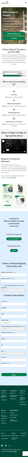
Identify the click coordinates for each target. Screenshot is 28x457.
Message (3, 363)
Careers (3, 420)
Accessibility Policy (5, 435)
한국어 (2, 433)
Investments (4, 400)
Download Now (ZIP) (13, 239)
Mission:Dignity (14, 410)
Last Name (4, 307)
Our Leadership (4, 415)
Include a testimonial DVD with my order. (14, 285)
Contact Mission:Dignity (14, 420)
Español (13, 433)
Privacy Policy (15, 435)
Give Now (14, 38)
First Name (4, 301)
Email (2, 313)
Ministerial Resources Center (22, 399)
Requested (4, 287)
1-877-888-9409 (12, 177)
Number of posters (6, 278)
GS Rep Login (4, 438)
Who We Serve (13, 415)
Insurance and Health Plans (4, 396)
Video (13, 250)
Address (3, 338)
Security (23, 435)
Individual (3, 390)
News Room (4, 418)
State (2, 351)
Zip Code (3, 357)
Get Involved (13, 417)
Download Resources (14, 34)
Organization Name (6, 332)
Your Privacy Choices (15, 438)
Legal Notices (23, 404)
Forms (21, 395)
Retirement (4, 393)
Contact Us (4, 423)
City (2, 344)
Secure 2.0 (22, 402)
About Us (3, 410)
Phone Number (5, 320)
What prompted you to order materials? (11, 326)
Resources (22, 390)
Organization (13, 390)
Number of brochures (6, 272)
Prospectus (24, 433)
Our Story (3, 412)
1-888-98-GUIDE (12, 451)
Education (22, 393)
